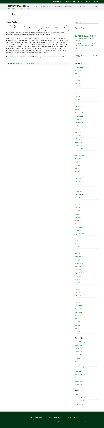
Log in (76, 394)
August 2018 (78, 198)
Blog (69, 417)
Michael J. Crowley (80, 368)
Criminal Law (78, 351)
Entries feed (78, 398)
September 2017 (79, 234)
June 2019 (77, 165)
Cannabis (26, 63)
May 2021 (77, 96)
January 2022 (78, 87)
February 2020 (79, 139)
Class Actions (78, 345)
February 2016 (78, 296)
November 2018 (79, 188)
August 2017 (78, 237)
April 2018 (77, 211)
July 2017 (77, 240)
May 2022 (77, 77)
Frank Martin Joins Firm (81, 32)
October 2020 (78, 119)
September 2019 (79, 155)
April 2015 (77, 328)
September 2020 (79, 122)
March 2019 (78, 175)
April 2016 (77, 289)
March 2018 (78, 214)
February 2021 (78, 106)
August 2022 (78, 70)
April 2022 (77, 80)
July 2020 (77, 126)
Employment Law (34, 63)
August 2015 (78, 315)
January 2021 (78, 109)
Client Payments (62, 417)
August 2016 (78, 276)
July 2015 (77, 318)
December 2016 (79, 263)
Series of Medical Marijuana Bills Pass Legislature (36, 38)
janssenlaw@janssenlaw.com (88, 1)
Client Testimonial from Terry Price (84, 52)
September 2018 (79, 194)
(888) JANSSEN (58, 1)
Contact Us (75, 417)
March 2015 (78, 332)
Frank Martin (78, 361)
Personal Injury (79, 371)
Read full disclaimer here (52, 422)
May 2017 (77, 247)
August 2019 (78, 158)
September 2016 (79, 273)
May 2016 (77, 286)
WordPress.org (79, 404)
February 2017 (78, 256)
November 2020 (79, 116)
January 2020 (78, 142)
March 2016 (78, 292)
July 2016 (77, 279)
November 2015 (79, 305)
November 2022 (79, 67)
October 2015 (78, 309)
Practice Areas (33, 417)
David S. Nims (78, 355)
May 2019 (77, 168)
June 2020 (77, 129)
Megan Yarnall (79, 365)
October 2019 (78, 152)
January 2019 (78, 181)
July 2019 (77, 162)
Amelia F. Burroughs (17, 63)
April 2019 (77, 171)
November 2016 (79, 266)
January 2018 (78, 220)
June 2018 (77, 204)
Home (26, 417)
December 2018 (79, 185)
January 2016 (78, 299)
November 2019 (79, 149)
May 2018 (77, 207)
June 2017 (77, 243)
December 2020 (79, 113)
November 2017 (79, 227)
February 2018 (78, 217)
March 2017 (78, 253)
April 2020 (78, 132)
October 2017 (78, 230)
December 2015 (79, 302)
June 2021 (77, 93)
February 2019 (78, 178)
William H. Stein (79, 384)
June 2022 (77, 73)
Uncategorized (79, 381)
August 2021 (78, 90)
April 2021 (77, 100)
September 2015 (79, 312)
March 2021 (78, 103)
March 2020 (78, 136)
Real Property (78, 374)
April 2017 (77, 250)
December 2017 (79, 224)
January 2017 (78, 260)
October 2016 (78, 269)
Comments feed (79, 401)
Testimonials (78, 378)
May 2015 (77, 325)
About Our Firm (43, 417)
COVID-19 (77, 348)
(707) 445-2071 (72, 1)
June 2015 (77, 322)
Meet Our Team (53, 417)
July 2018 (77, 201)
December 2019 (79, 145)
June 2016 (77, 283)
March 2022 (78, 83)
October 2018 (78, 191)
